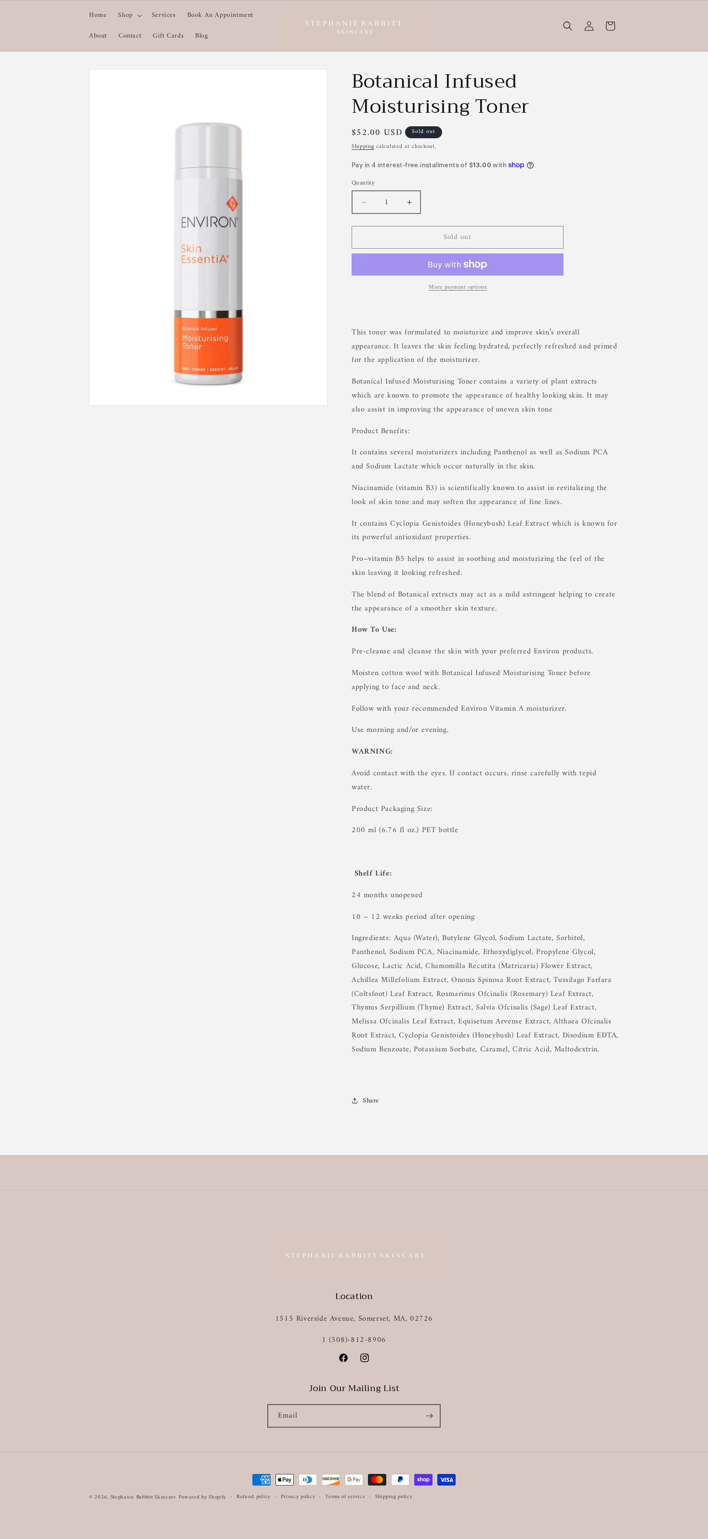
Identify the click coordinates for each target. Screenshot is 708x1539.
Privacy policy (298, 1497)
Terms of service (345, 1497)
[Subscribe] (429, 1416)
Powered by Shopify (203, 1497)
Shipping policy (394, 1497)
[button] (128, 15)
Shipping (363, 147)
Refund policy (253, 1497)
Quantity (363, 183)
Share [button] (371, 1101)
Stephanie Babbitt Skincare (143, 1497)
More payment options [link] (457, 287)
